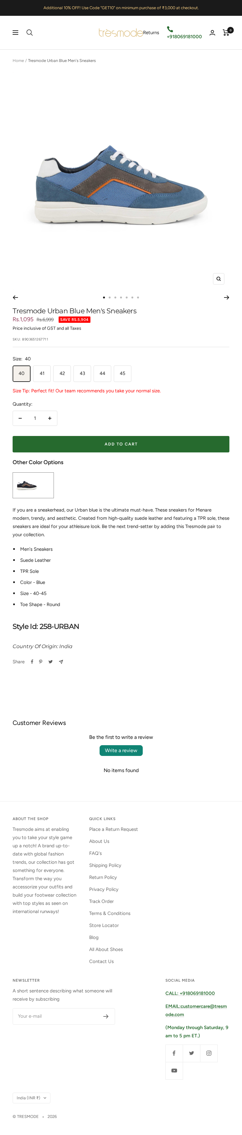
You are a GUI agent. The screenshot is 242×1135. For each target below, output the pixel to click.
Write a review (121, 750)
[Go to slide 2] (110, 297)
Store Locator (104, 925)
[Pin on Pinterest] (40, 662)
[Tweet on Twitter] (50, 662)
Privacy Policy (103, 889)
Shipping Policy (105, 865)
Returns (151, 32)
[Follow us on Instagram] (208, 1053)
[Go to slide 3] (115, 297)
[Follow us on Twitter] (191, 1053)
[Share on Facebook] (32, 662)
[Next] (226, 297)
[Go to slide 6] (132, 297)
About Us (99, 841)
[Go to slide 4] (121, 297)
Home (18, 60)
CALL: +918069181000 (190, 993)
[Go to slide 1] (104, 297)
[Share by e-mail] (61, 662)
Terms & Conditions (109, 913)
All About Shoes (106, 949)
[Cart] (226, 32)
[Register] (106, 1016)
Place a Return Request (113, 829)
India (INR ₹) (28, 1097)
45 (122, 373)
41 (42, 373)
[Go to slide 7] (138, 297)
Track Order (101, 901)
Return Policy (103, 877)
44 (102, 373)
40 (22, 373)
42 (62, 373)
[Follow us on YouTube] (174, 1070)
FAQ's (95, 853)
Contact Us (101, 961)
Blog (94, 937)
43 (82, 373)
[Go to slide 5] (127, 297)
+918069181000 (184, 37)
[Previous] (15, 297)
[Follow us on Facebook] (174, 1053)
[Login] (212, 32)
